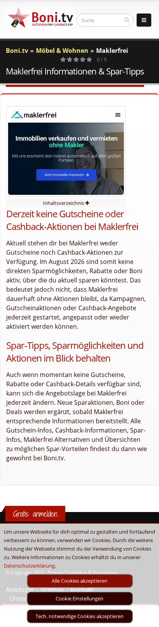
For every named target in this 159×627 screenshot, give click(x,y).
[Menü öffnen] (144, 20)
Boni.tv (17, 50)
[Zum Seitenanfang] (145, 617)
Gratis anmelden (35, 513)
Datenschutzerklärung (29, 565)
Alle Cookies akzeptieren (79, 580)
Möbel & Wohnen (62, 50)
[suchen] (127, 20)
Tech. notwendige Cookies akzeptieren (79, 616)
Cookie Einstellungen (79, 598)
